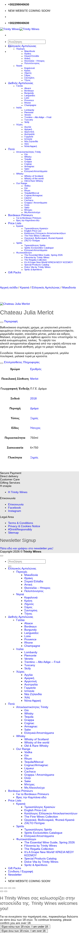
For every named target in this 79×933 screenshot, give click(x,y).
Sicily (26, 122)
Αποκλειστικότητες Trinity (28, 152)
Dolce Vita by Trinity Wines (37, 267)
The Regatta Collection (35, 260)
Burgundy (29, 93)
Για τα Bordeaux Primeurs (28, 218)
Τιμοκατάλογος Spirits (35, 245)
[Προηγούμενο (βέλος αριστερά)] (1, 891)
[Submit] (9, 566)
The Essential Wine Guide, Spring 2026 (43, 255)
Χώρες (19, 124)
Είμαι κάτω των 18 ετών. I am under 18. (25, 926)
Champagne (30, 105)
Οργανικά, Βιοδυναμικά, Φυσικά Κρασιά (43, 238)
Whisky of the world (34, 178)
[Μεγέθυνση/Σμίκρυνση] (1, 888)
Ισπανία (28, 139)
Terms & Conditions (20, 523)
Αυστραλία (29, 134)
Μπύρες (28, 210)
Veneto (27, 115)
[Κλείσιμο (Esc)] (13, 888)
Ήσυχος (35, 427)
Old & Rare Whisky (33, 181)
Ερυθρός (36, 369)
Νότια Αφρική (30, 146)
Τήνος (27, 80)
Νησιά (19, 65)
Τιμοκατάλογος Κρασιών (36, 228)
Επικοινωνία (15, 504)
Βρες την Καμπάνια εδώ (28, 220)
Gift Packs (14, 272)
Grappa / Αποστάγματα (35, 202)
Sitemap (13, 532)
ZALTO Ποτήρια (32, 240)
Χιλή (26, 144)
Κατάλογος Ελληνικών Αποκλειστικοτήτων (45, 233)
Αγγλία (27, 127)
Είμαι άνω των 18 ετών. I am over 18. (24, 930)
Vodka (27, 186)
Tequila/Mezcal (31, 193)
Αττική (27, 58)
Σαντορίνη (29, 78)
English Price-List (32, 231)
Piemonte (28, 112)
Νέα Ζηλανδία (31, 141)
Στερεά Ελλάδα (31, 56)
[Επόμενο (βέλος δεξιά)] (5, 891)
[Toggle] (1, 322)
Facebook (14, 507)
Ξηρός (34, 418)
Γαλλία (19, 86)
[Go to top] (1, 555)
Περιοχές (20, 49)
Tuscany (28, 119)
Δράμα (34, 408)
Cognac (28, 164)
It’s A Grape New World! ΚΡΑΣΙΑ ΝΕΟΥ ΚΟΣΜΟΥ (48, 262)
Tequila (27, 159)
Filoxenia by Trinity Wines (36, 257)
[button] (15, 874)
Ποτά (11, 149)
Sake (26, 169)
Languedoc (29, 95)
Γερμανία (28, 136)
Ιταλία (19, 107)
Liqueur (28, 198)
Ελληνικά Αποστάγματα (35, 171)
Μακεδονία (29, 51)
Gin (26, 154)
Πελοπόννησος (32, 63)
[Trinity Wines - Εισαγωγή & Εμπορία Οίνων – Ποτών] (19, 29)
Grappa (28, 161)
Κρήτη (27, 70)
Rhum (27, 190)
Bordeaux (29, 90)
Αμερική (28, 129)
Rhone (27, 103)
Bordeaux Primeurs (20, 215)
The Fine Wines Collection (37, 235)
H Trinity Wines (17, 492)
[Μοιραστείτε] (9, 888)
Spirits (19, 243)
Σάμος (27, 75)
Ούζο (26, 205)
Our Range (21, 183)
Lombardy (29, 110)
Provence (29, 100)
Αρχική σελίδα (9, 287)
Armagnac (29, 166)
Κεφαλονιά (29, 68)
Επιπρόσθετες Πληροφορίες (21, 362)
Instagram (14, 510)
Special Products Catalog (36, 264)
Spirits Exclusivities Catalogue (39, 248)
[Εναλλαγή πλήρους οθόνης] (5, 888)
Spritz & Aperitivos (33, 269)
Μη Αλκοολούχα (32, 212)
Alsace (27, 88)
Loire (26, 98)
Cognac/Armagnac (33, 195)
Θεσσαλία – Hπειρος (34, 61)
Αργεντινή (29, 132)
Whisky (28, 157)
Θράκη (27, 53)
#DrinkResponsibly (20, 529)
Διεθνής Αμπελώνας (20, 83)
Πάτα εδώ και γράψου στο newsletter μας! (26, 548)
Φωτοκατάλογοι (24, 252)
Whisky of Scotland (33, 176)
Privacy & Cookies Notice (24, 526)
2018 (33, 398)
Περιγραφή (10, 321)
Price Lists (14, 223)
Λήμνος (28, 73)
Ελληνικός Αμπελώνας (22, 46)
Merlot (34, 378)
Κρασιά (19, 226)
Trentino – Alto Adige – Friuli (37, 117)
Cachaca (28, 200)
